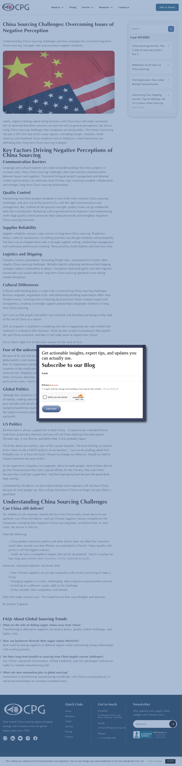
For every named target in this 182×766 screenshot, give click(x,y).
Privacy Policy (110, 389)
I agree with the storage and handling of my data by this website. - (81, 389)
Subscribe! (51, 409)
